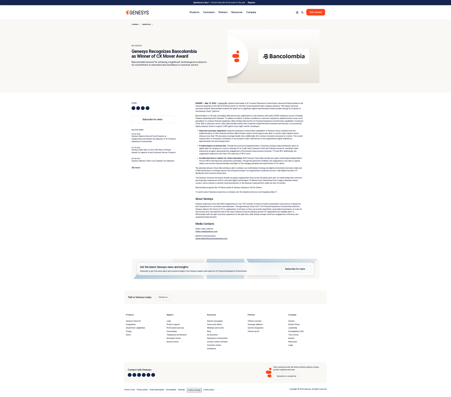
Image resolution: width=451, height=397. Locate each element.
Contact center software (217, 342)
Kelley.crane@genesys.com (206, 231)
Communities (172, 331)
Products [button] (194, 12)
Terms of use (129, 390)
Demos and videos (214, 324)
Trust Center (293, 335)
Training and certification (177, 335)
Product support (173, 324)
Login (169, 321)
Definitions (211, 349)
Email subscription (157, 390)
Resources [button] (237, 12)
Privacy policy (142, 390)
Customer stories (214, 345)
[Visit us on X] (139, 375)
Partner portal (253, 331)
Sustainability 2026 (296, 331)
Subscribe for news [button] (152, 119)
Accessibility (171, 390)
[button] (297, 12)
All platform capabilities (135, 328)
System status (173, 342)
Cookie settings (194, 390)
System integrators (255, 328)
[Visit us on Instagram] (134, 375)
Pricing (128, 331)
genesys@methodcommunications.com (211, 238)
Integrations (131, 324)
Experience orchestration (217, 338)
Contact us (163, 297)
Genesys (221, 103)
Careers (291, 321)
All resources (212, 335)
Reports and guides (215, 321)
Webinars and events (215, 328)
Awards (291, 338)
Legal (290, 345)
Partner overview (254, 321)
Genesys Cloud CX (133, 321)
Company (135, 24)
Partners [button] (223, 12)
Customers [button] (209, 12)
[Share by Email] (147, 108)
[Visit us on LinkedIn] (130, 375)
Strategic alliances (255, 324)
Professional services (175, 328)
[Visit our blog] (153, 375)
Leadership (292, 328)
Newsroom (146, 24)
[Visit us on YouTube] (148, 375)
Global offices (294, 324)
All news (136, 167)
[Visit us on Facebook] (144, 375)
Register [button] (251, 2)
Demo (128, 335)
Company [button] (251, 12)
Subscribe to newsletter (286, 376)
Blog (209, 331)
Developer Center (174, 338)
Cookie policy (208, 390)
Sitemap (181, 390)
